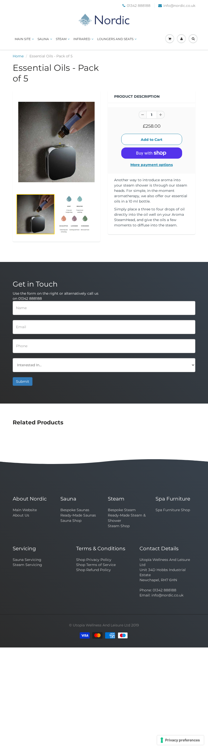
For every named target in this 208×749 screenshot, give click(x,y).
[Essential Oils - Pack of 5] (56, 142)
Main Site (23, 39)
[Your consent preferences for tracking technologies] (180, 740)
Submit (22, 381)
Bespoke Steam (122, 510)
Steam (61, 39)
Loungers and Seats (115, 39)
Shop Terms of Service (96, 564)
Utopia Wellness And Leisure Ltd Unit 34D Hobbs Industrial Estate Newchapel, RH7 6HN (165, 569)
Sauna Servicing (27, 559)
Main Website (25, 510)
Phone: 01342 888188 (158, 590)
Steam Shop (119, 526)
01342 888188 (138, 5)
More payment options (151, 164)
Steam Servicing (27, 564)
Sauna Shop (70, 520)
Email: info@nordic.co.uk (161, 595)
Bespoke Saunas (74, 510)
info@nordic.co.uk (179, 5)
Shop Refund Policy (93, 570)
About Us (21, 515)
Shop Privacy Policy (93, 559)
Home (18, 56)
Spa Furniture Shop (172, 510)
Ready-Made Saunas (78, 515)
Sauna (43, 39)
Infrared (81, 39)
